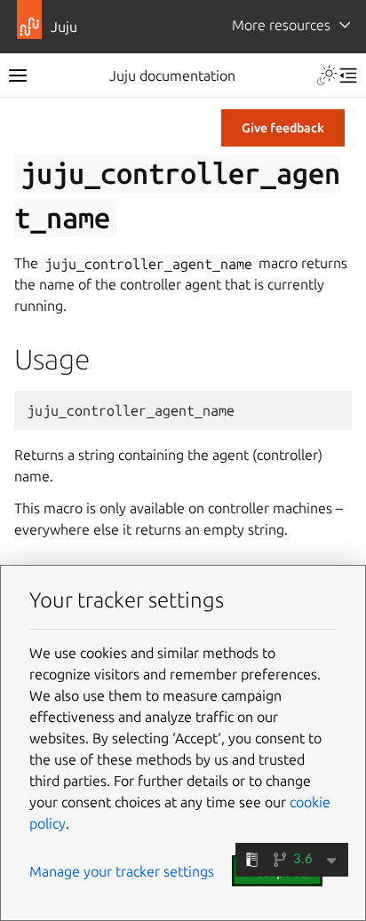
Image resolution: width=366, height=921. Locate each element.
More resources (281, 25)
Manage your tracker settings (121, 871)
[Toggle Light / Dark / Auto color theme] (327, 75)
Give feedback (283, 128)
